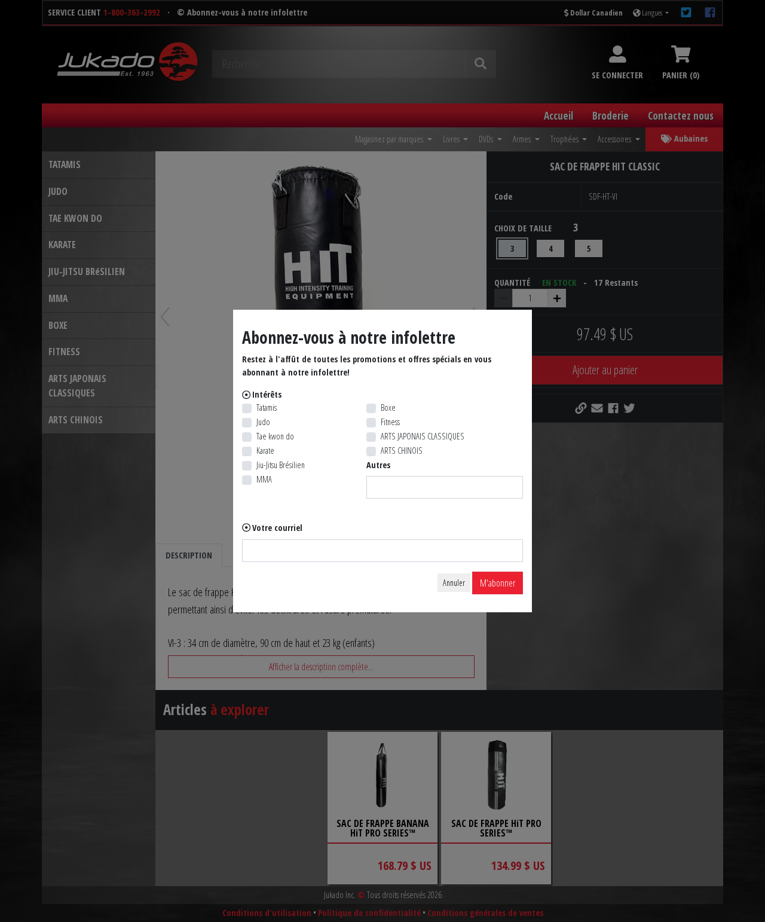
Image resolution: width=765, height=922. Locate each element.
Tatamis (266, 407)
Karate (265, 450)
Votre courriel (277, 527)
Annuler (454, 582)
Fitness (390, 422)
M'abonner (497, 583)
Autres (378, 465)
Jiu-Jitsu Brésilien (280, 465)
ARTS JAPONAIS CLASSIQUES (422, 436)
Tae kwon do (275, 436)
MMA (264, 479)
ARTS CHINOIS (402, 450)
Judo (263, 422)
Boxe (388, 407)
